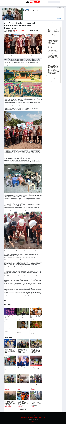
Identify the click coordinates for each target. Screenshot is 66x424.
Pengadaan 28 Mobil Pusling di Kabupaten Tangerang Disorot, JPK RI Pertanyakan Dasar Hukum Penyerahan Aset (53, 71)
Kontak (27, 417)
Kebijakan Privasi (42, 417)
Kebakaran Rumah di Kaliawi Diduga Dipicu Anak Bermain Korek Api (36, 402)
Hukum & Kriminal (8, 406)
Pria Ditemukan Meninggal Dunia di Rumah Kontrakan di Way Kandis (23, 403)
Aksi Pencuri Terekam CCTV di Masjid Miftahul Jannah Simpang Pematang (53, 52)
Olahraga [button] (36, 5)
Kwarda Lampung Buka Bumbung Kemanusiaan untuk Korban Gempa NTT (53, 66)
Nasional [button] (8, 5)
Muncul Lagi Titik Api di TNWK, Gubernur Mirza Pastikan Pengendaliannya (22, 351)
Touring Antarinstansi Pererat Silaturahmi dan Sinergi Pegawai (53, 46)
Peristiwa (7, 354)
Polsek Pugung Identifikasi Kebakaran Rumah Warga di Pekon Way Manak (35, 351)
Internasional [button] (16, 5)
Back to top (33, 421)
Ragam (19, 389)
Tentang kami (23, 417)
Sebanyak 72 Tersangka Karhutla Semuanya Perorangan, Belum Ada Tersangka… (10, 403)
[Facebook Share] (36, 30)
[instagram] (34, 415)
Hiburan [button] (30, 5)
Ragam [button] (42, 5)
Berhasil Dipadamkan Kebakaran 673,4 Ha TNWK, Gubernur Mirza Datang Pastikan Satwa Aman (53, 36)
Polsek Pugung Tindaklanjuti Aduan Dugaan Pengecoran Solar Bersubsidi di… (35, 385)
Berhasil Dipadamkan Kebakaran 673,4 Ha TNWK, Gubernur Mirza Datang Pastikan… (9, 385)
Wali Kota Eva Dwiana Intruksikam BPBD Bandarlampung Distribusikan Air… (9, 368)
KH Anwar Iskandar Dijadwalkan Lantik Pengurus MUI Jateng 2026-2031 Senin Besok (53, 61)
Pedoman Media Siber (34, 417)
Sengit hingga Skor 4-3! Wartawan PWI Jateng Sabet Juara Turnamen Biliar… (10, 351)
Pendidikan (62, 5)
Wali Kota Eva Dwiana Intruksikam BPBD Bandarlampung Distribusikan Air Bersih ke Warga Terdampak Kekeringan (53, 78)
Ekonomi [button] (24, 5)
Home (3, 5)
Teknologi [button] (49, 5)
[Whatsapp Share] (34, 30)
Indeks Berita (22, 409)
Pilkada (55, 5)
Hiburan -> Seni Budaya (19, 30)
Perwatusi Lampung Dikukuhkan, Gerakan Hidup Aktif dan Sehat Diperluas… (35, 368)
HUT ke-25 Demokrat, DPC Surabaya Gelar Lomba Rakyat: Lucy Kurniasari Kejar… (22, 368)
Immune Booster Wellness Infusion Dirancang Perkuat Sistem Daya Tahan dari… (23, 385)
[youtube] (33, 415)
